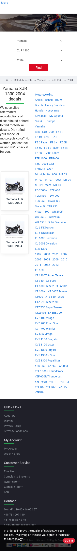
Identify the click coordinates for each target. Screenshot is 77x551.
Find (39, 68)
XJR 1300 (57, 80)
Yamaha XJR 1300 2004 (14, 201)
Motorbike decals (23, 80)
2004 (70, 80)
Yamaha (41, 80)
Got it (69, 540)
